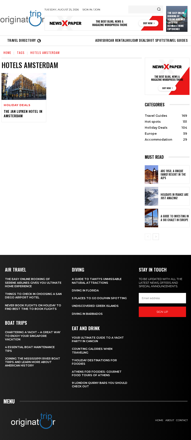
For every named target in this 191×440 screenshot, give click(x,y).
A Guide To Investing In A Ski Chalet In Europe (175, 218)
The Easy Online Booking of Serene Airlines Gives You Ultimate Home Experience (176, 21)
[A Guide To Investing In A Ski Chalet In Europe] (151, 218)
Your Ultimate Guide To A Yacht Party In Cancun (98, 339)
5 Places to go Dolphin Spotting (99, 298)
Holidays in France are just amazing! (175, 196)
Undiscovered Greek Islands (95, 306)
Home (7, 52)
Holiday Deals (17, 105)
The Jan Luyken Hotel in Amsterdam (23, 113)
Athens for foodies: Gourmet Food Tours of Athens (97, 373)
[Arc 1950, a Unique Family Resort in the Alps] (151, 174)
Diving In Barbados (87, 314)
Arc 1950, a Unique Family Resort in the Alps (173, 174)
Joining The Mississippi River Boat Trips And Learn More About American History (32, 362)
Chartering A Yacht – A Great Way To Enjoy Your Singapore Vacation (32, 335)
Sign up (162, 312)
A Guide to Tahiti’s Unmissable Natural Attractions (97, 280)
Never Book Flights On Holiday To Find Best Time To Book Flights (33, 307)
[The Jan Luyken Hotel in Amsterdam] (23, 86)
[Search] (158, 9)
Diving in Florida (85, 290)
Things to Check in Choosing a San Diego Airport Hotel (33, 295)
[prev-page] (148, 237)
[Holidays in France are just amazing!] (151, 196)
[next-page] (156, 237)
